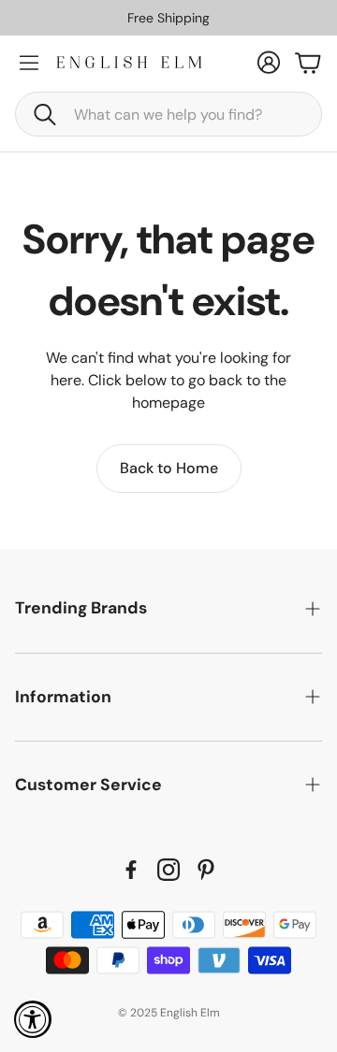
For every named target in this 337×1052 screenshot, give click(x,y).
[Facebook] (131, 869)
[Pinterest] (206, 869)
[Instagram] (168, 869)
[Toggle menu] (29, 63)
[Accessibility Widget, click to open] (32, 1019)
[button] (168, 114)
